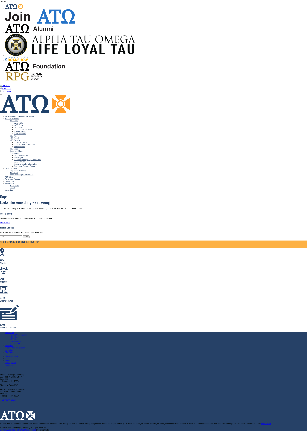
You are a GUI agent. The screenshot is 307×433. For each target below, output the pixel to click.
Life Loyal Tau (10, 363)
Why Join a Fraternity (18, 170)
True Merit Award (21, 142)
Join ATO (8, 358)
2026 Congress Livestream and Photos (19, 116)
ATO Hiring (9, 181)
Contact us (9, 190)
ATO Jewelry (19, 162)
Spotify (12, 188)
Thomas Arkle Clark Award (24, 144)
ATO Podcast (10, 183)
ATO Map (13, 136)
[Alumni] (156, 29)
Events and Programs (13, 179)
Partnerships (14, 153)
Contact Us (4, 247)
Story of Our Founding (23, 129)
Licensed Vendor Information (25, 164)
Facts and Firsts (20, 134)
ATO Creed (18, 125)
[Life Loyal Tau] (156, 45)
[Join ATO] (156, 16)
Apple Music (14, 186)
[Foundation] (156, 66)
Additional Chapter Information (21, 175)
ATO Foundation (11, 356)
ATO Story (14, 121)
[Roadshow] (156, 59)
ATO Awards (15, 140)
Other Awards (19, 147)
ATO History (19, 123)
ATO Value (14, 173)
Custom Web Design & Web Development (18, 430)
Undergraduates (11, 168)
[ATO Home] (156, 6)
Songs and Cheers (16, 151)
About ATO (9, 333)
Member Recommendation (15, 348)
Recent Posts (5, 223)
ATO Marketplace (21, 155)
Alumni (8, 361)
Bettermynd (18, 157)
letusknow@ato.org (8, 400)
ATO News (18, 127)
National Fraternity (12, 119)
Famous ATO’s (20, 132)
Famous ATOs (15, 343)
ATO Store (9, 177)
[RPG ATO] (5, 86)
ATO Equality (15, 138)
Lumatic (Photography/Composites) (27, 160)
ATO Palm (14, 149)
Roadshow (9, 365)
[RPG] (156, 76)
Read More (266, 424)
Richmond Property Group (24, 166)
